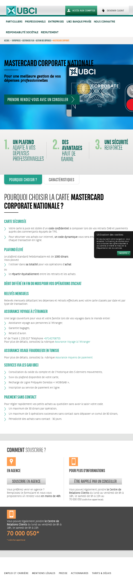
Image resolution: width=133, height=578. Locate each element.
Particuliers (14, 22)
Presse (63, 573)
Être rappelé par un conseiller (95, 481)
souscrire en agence (26, 481)
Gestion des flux (28, 40)
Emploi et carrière (16, 573)
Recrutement (50, 32)
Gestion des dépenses (43, 40)
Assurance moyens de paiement (74, 357)
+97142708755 (52, 338)
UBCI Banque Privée (78, 22)
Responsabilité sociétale (22, 32)
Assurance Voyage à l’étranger (72, 342)
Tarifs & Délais (101, 573)
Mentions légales (43, 573)
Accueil (7, 40)
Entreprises (56, 22)
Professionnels (35, 22)
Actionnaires (79, 573)
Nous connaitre (104, 22)
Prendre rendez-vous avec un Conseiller (37, 99)
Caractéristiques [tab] (61, 179)
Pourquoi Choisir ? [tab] (23, 179)
